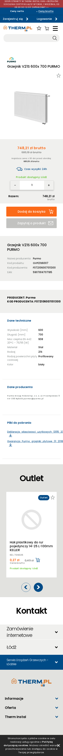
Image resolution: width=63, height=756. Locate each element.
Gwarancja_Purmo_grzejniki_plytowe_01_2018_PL (33, 441)
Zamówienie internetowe (20, 631)
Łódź (11, 647)
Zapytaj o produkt (31, 223)
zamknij (58, 745)
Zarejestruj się (13, 19)
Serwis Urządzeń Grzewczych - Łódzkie (27, 662)
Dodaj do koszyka (31, 211)
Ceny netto (17, 11)
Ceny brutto (46, 11)
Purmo (37, 258)
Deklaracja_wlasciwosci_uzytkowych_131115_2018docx (33, 432)
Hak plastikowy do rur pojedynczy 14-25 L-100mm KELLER (31, 546)
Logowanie (44, 19)
